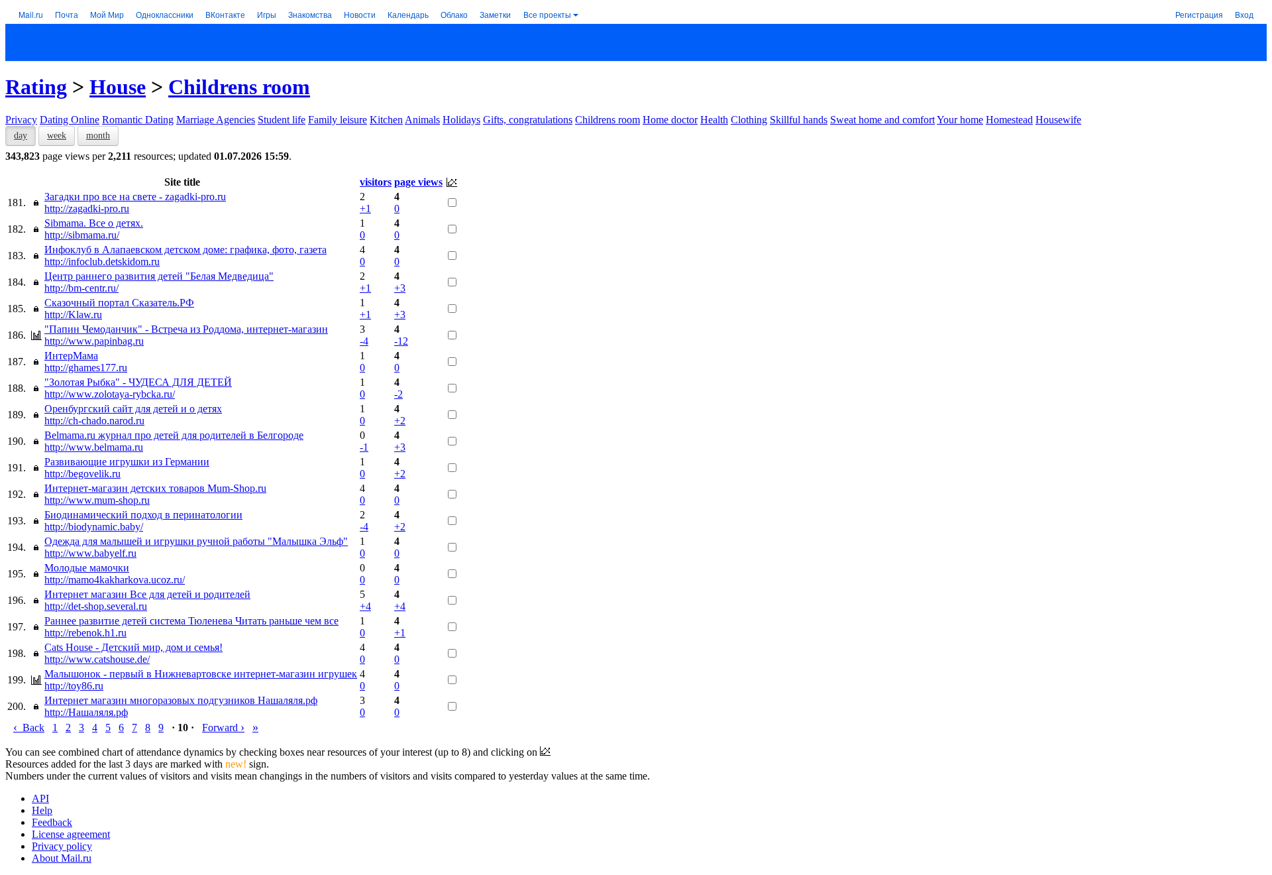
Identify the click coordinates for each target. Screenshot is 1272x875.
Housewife (1058, 119)
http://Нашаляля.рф (86, 712)
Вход (1244, 14)
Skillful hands (798, 119)
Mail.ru (31, 14)
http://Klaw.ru (73, 314)
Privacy (21, 119)
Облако (454, 14)
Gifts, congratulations (527, 119)
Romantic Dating (138, 119)
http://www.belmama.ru (93, 447)
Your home (960, 119)
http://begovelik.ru (82, 473)
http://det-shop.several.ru (95, 606)
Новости (360, 14)
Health (714, 119)
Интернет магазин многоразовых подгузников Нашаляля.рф (180, 700)
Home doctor (670, 119)
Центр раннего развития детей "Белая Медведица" (159, 276)
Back (28, 727)
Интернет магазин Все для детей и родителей (147, 594)
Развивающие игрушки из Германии (126, 461)
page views (418, 182)
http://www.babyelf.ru (90, 553)
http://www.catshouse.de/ (97, 659)
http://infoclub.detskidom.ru (102, 261)
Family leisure (337, 119)
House (117, 87)
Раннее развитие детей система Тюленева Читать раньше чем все (191, 620)
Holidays (461, 119)
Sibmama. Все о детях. (93, 223)
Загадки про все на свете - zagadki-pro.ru (135, 196)
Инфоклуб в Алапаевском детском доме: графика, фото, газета (185, 249)
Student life (281, 119)
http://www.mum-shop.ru (97, 500)
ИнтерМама (71, 355)
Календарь (408, 14)
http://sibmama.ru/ (81, 235)
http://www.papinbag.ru (94, 341)
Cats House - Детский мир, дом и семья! (133, 647)
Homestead (1009, 119)
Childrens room (239, 87)
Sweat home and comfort (882, 119)
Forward (223, 727)
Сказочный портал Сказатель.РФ (119, 302)
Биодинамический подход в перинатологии (143, 514)
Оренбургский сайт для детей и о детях (133, 408)
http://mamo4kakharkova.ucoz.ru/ (114, 579)
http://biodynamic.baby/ (93, 526)
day (20, 136)
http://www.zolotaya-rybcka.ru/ (109, 394)
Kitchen (386, 119)
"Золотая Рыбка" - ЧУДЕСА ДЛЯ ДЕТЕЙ (138, 382)
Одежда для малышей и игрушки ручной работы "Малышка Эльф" (196, 541)
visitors (376, 182)
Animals (422, 119)
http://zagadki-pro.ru (86, 208)
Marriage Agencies (215, 119)
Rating (36, 87)
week (56, 136)
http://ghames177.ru (85, 367)
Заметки (495, 14)
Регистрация (1199, 14)
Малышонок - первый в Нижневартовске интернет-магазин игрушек (200, 673)
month (98, 136)
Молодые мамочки (86, 567)
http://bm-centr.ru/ (81, 288)
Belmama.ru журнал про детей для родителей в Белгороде (173, 435)
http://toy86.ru (73, 685)
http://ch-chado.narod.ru (94, 420)
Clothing (749, 119)
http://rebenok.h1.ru (85, 632)
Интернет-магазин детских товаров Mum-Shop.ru (155, 488)
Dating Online (69, 119)
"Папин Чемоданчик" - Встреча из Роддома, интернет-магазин (186, 329)
